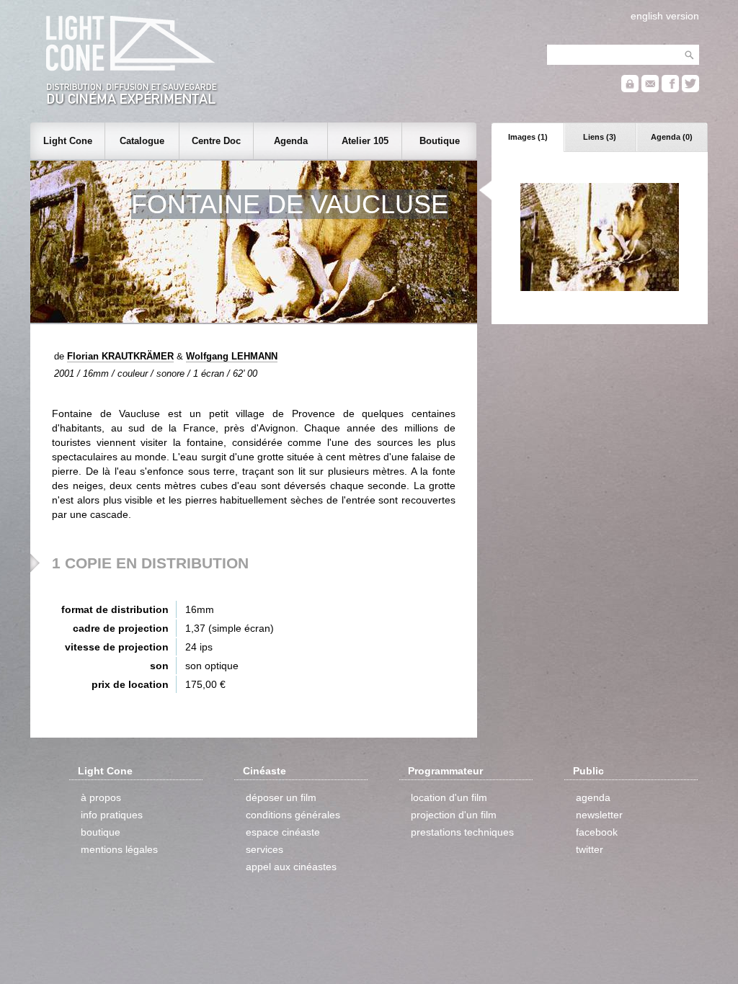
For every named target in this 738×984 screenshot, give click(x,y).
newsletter (599, 814)
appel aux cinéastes (291, 866)
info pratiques (112, 814)
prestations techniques (462, 832)
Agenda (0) (672, 137)
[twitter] (690, 89)
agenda (593, 797)
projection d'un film (454, 814)
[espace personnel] (630, 89)
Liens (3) (599, 137)
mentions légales (119, 849)
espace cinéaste (283, 832)
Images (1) (528, 137)
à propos (101, 797)
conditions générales (293, 814)
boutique (100, 832)
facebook (597, 832)
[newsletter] (650, 89)
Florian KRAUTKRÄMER (120, 356)
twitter (589, 849)
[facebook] (670, 89)
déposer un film (281, 797)
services (264, 849)
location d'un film (449, 797)
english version (665, 16)
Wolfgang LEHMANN (231, 356)
